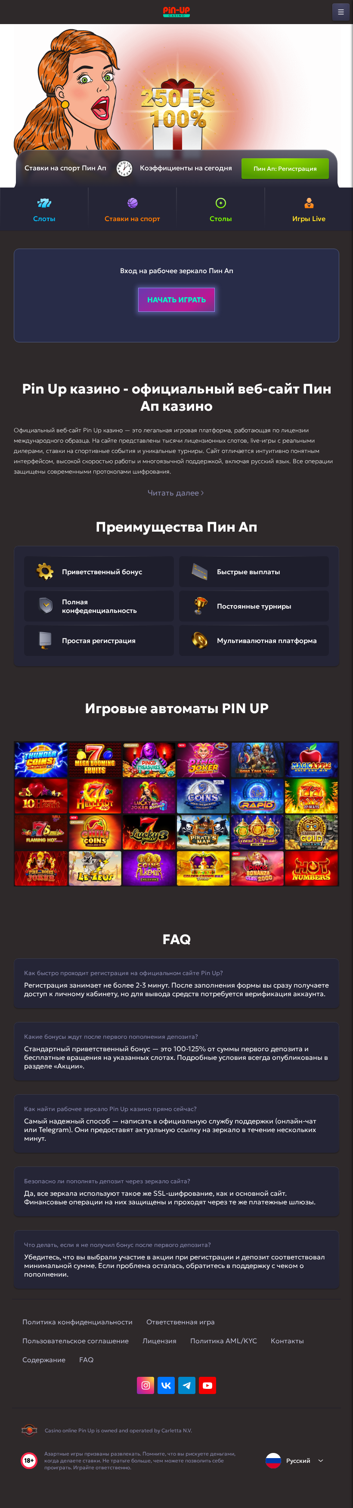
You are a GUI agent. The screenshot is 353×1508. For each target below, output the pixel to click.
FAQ (86, 1359)
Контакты (287, 1340)
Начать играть (176, 300)
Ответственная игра (180, 1321)
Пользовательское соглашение (75, 1340)
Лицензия (159, 1340)
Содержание (43, 1359)
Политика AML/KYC (223, 1340)
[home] (176, 12)
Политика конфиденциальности (77, 1321)
